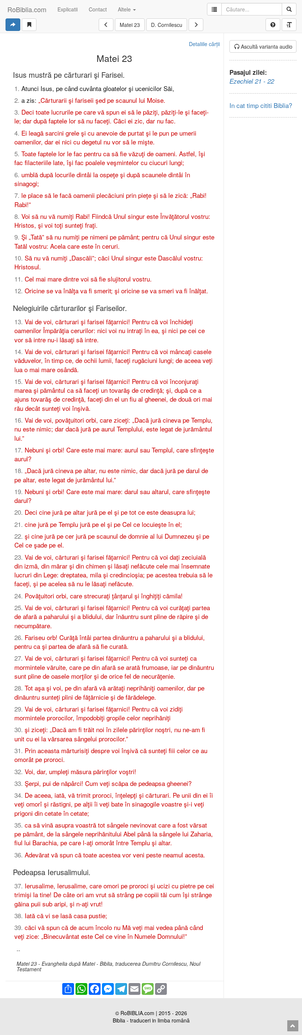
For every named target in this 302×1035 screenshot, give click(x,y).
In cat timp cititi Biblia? (260, 105)
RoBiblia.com (26, 9)
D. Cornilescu (166, 24)
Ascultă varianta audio (265, 46)
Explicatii (67, 9)
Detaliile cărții (204, 44)
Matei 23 (130, 24)
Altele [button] (125, 9)
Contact (98, 9)
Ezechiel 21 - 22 (251, 81)
